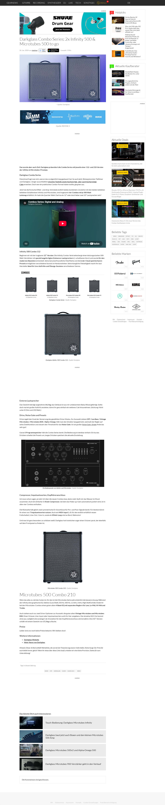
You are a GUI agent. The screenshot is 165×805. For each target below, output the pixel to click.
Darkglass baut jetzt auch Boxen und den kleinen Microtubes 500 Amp (74, 736)
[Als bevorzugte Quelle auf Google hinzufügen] (53, 50)
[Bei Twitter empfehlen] (101, 665)
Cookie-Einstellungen (120, 321)
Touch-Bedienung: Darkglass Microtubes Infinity (68, 722)
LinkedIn (136, 3)
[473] (136, 262)
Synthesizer (54, 3)
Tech (78, 3)
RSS (156, 3)
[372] (119, 296)
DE (129, 3)
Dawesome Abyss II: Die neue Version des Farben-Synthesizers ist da (126, 213)
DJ (64, 3)
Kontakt (139, 319)
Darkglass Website (31, 640)
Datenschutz (121, 319)
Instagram (141, 3)
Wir (114, 319)
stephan (34, 50)
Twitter (150, 3)
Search (161, 3)
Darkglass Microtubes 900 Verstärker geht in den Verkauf (73, 764)
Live (71, 3)
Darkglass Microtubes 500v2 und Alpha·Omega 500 (70, 750)
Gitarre (26, 3)
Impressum (131, 319)
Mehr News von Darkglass (34, 642)
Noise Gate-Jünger (89, 424)
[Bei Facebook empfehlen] (93, 665)
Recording (39, 3)
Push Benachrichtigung (136, 321)
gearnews (12, 3)
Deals (103, 3)
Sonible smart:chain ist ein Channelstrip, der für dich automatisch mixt (127, 156)
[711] (119, 262)
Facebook (145, 3)
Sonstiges (89, 3)
